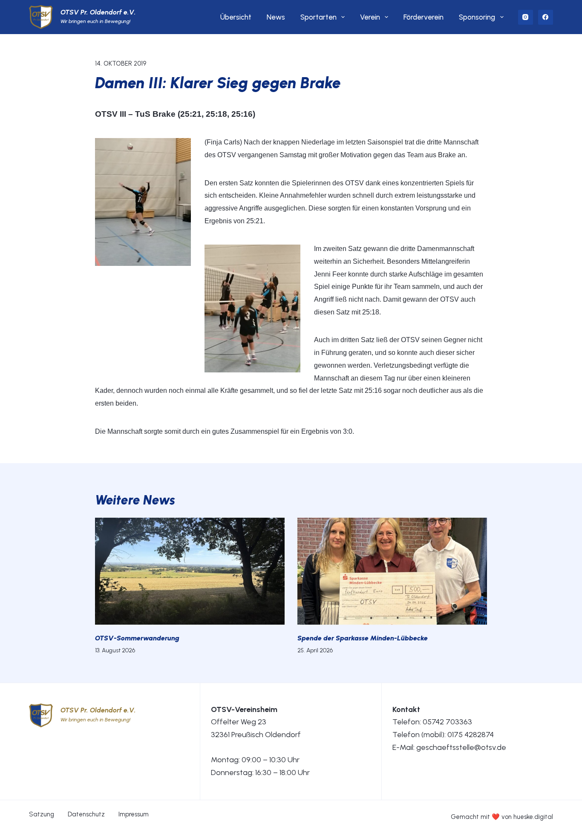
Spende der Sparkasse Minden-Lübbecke (362, 638)
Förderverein (423, 17)
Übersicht (235, 17)
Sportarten (318, 17)
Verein (370, 17)
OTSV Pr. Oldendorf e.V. (98, 12)
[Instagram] (525, 17)
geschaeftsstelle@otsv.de (461, 747)
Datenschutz (86, 814)
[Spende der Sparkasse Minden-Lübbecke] (392, 571)
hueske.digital (533, 817)
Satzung (41, 814)
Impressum (133, 814)
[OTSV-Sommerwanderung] (190, 571)
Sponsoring (477, 17)
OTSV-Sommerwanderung (137, 638)
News (276, 17)
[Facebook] (545, 17)
